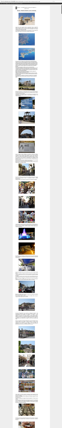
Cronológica (20, 3)
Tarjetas (4, 3)
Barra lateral (13, 3)
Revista (7, 3)
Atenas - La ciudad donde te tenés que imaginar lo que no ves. (26, 8)
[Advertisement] (42, 19)
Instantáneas (17, 3)
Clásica (1, 3)
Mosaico (9, 3)
